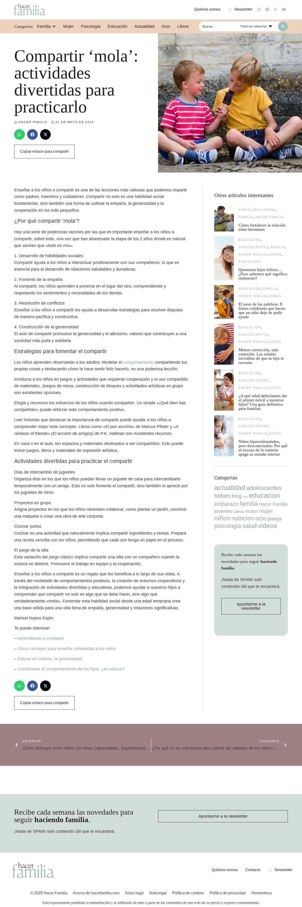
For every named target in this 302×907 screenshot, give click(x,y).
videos (267, 525)
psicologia (250, 261)
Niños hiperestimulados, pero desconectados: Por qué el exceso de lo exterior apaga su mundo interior (263, 448)
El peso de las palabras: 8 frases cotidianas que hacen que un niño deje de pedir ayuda (262, 310)
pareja (275, 519)
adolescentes (253, 247)
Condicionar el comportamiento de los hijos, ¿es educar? (71, 669)
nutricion (242, 518)
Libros (238, 511)
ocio (260, 518)
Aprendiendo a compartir (40, 638)
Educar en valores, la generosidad (50, 658)
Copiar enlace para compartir (44, 151)
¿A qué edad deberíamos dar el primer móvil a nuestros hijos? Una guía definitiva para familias (263, 402)
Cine (245, 496)
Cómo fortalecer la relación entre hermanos (262, 227)
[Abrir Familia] (54, 26)
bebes (222, 495)
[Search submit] (283, 26)
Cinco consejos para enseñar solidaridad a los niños (67, 648)
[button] (19, 134)
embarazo (226, 504)
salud (249, 525)
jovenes (223, 511)
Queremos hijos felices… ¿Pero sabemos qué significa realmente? (263, 273)
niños (244, 209)
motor (251, 511)
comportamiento (138, 362)
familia (246, 217)
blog (236, 496)
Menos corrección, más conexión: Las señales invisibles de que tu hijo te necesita (261, 356)
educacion (264, 209)
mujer (266, 511)
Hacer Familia (270, 217)
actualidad (229, 487)
